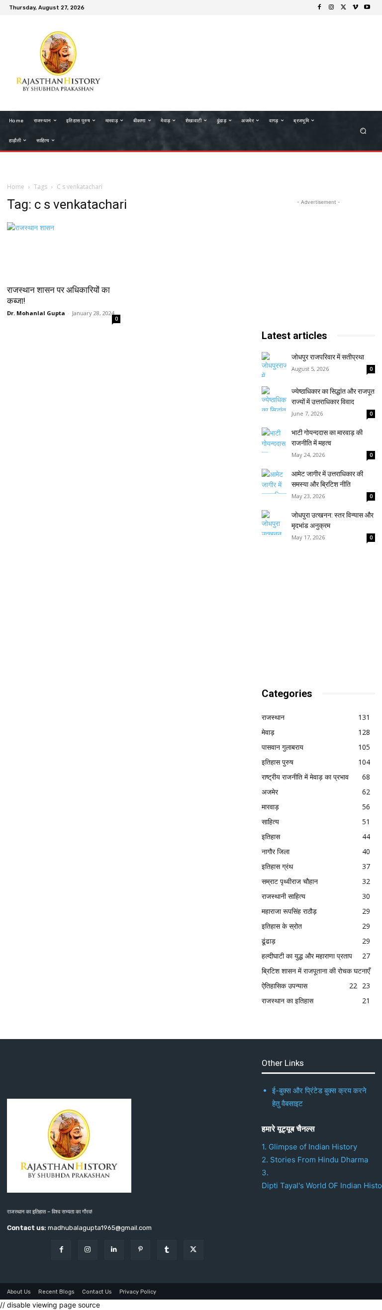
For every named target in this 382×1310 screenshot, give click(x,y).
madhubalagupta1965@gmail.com (100, 1227)
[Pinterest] (140, 1249)
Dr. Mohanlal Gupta (36, 313)
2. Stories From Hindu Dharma (315, 1159)
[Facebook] (319, 7)
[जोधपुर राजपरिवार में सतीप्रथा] (274, 364)
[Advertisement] (237, 62)
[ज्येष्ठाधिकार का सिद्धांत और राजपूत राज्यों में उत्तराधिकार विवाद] (274, 398)
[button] (363, 130)
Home (15, 186)
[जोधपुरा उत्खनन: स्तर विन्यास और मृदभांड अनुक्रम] (274, 522)
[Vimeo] (355, 7)
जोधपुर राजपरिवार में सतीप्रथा (327, 357)
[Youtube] (367, 7)
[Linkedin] (114, 1249)
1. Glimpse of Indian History (309, 1146)
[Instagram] (331, 7)
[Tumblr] (167, 1249)
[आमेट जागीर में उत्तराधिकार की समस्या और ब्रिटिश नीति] (274, 481)
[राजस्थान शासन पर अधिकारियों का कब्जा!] (63, 250)
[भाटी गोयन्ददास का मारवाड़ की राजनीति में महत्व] (274, 440)
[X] (343, 7)
